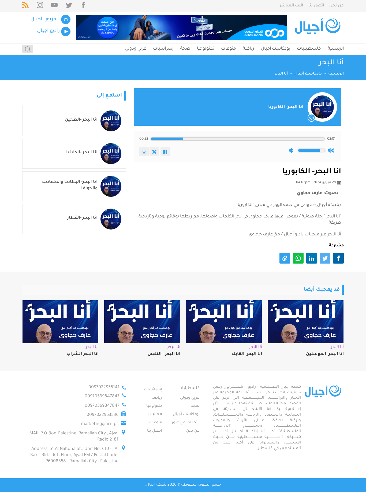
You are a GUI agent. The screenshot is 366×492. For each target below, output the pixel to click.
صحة (185, 48)
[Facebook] (83, 6)
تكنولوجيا (205, 48)
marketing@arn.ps (99, 424)
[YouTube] (54, 6)
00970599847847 (102, 396)
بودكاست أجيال (275, 48)
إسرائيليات (163, 48)
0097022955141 (103, 387)
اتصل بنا (316, 5)
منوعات (228, 48)
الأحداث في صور (186, 423)
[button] (292, 150)
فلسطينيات (309, 48)
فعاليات (155, 414)
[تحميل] (144, 151)
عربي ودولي (135, 48)
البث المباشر (291, 5)
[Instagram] (40, 6)
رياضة (248, 48)
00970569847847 (102, 406)
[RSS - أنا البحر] (25, 6)
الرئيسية (336, 48)
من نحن (336, 5)
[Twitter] (69, 6)
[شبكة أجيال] (318, 27)
